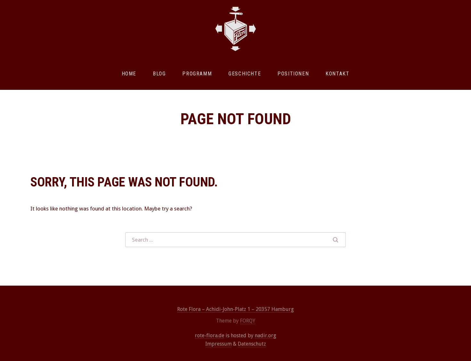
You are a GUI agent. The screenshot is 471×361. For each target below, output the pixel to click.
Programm (197, 74)
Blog (159, 74)
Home (129, 74)
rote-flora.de (209, 335)
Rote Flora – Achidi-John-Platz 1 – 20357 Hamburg (235, 309)
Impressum (218, 344)
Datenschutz (252, 344)
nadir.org (265, 335)
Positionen (293, 74)
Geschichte (244, 74)
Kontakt (337, 74)
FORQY (247, 321)
